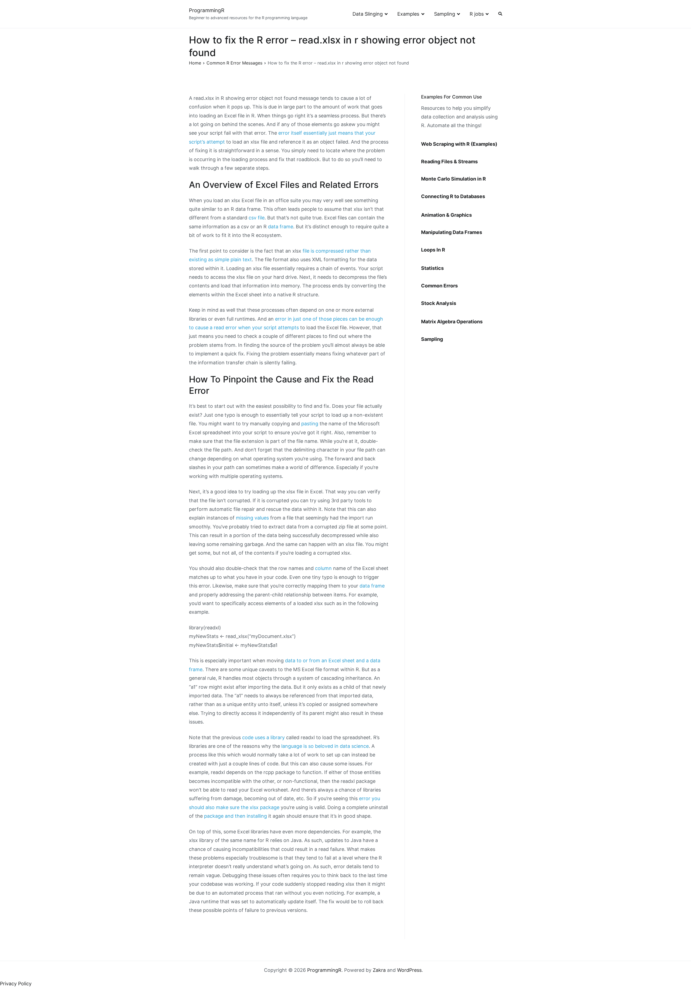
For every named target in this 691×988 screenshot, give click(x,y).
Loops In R (433, 250)
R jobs (477, 14)
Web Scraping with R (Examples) (459, 144)
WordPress (409, 970)
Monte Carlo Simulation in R (453, 179)
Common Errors (439, 285)
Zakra (379, 970)
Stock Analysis (438, 303)
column (323, 568)
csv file (257, 217)
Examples (408, 14)
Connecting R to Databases (453, 196)
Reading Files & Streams (449, 161)
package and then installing (235, 816)
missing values (252, 518)
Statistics (432, 268)
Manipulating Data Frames (451, 232)
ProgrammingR (206, 10)
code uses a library (263, 737)
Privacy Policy (16, 983)
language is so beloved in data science (325, 746)
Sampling (444, 14)
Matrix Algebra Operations (452, 321)
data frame (280, 226)
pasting (309, 423)
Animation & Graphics (446, 215)
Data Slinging (368, 14)
